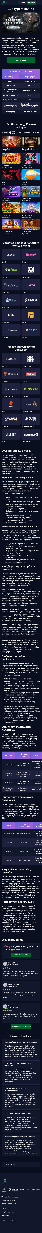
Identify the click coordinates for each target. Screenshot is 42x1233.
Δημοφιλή (5, 132)
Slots (34, 132)
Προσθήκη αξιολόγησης (21, 954)
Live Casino (14, 132)
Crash (25, 132)
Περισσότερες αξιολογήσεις (21, 1026)
